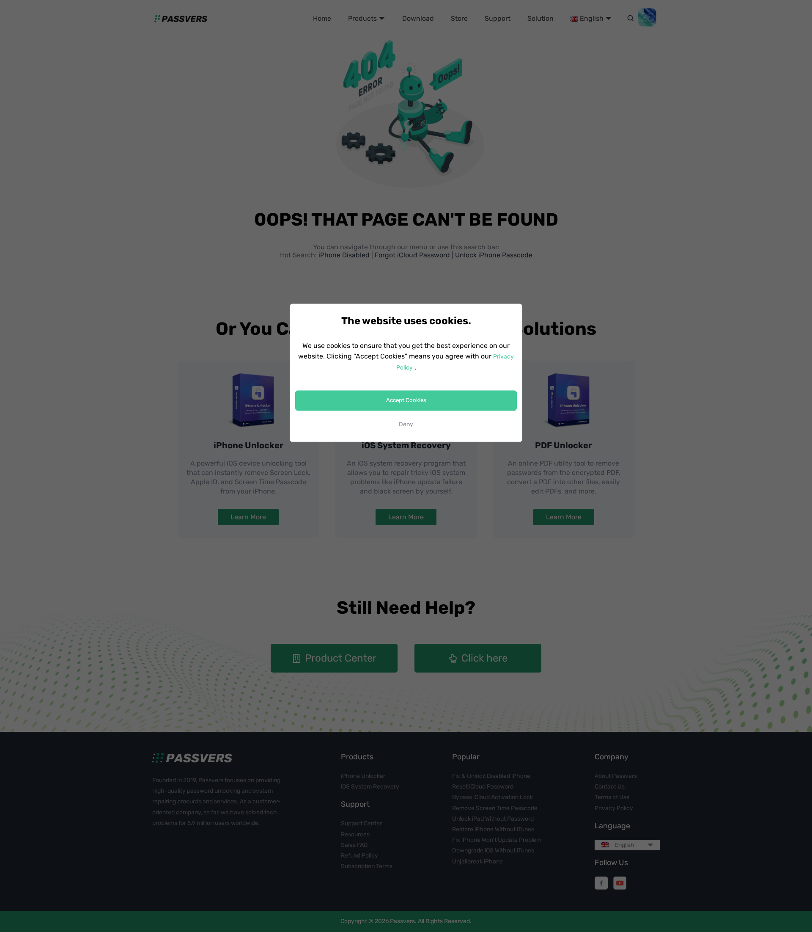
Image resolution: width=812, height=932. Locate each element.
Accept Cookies (406, 400)
